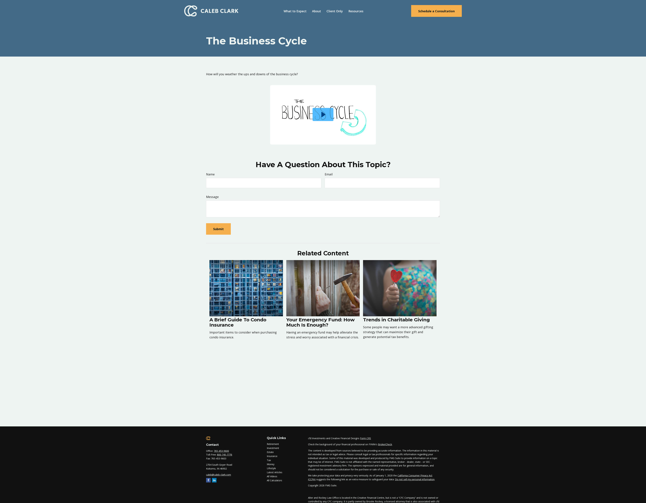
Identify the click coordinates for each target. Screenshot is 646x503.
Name (210, 174)
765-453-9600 (221, 450)
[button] (295, 11)
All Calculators (274, 480)
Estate (270, 452)
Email (329, 174)
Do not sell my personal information (415, 479)
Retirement (273, 444)
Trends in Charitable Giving (396, 320)
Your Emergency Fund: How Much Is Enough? (320, 322)
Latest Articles (274, 472)
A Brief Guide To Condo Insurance (237, 322)
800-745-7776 (224, 454)
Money (270, 464)
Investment (273, 448)
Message (212, 197)
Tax (269, 460)
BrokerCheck (385, 444)
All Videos (272, 476)
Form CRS (365, 438)
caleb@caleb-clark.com (218, 474)
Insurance (272, 456)
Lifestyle (271, 468)
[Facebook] (208, 480)
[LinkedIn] (214, 480)
